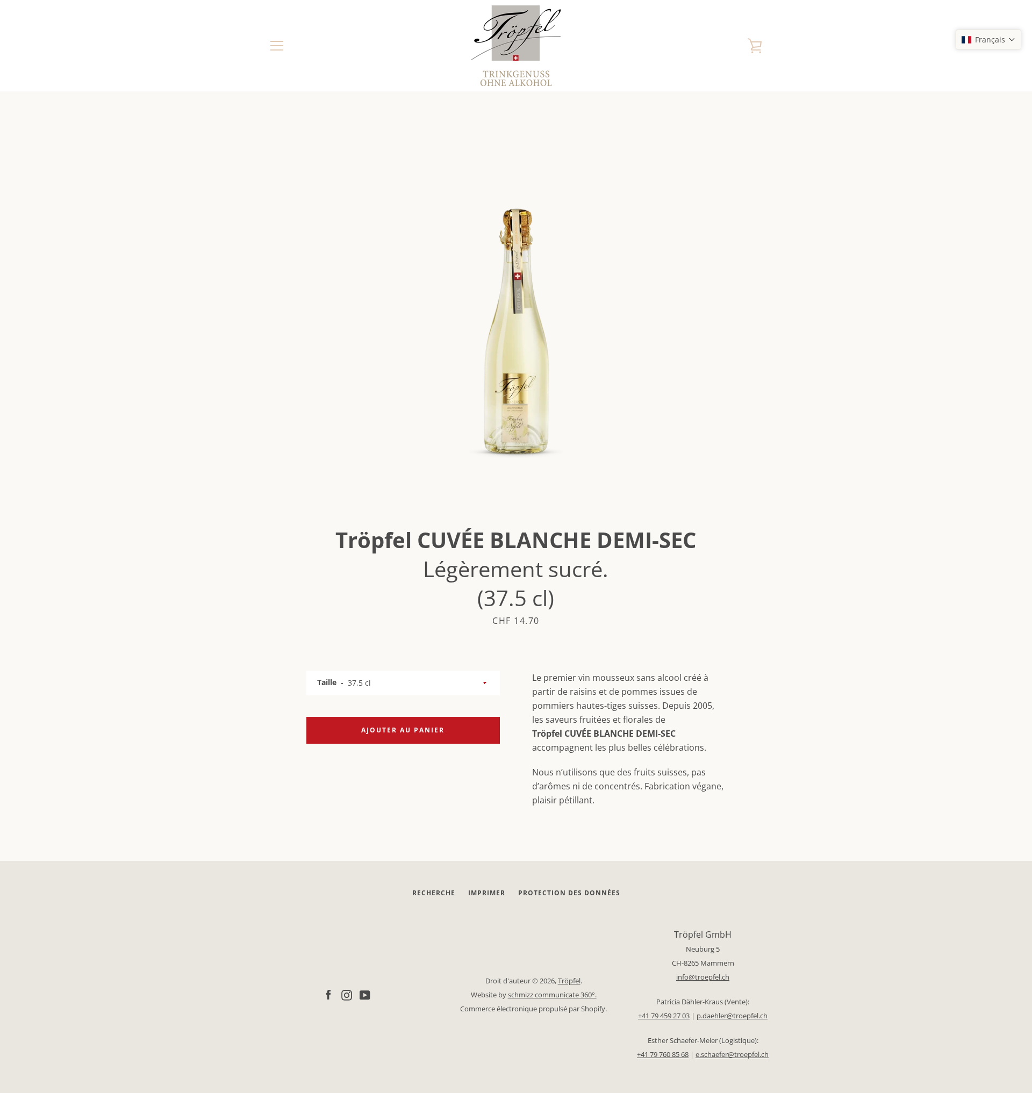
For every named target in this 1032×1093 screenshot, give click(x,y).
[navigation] (276, 45)
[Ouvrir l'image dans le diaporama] (516, 309)
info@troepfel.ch (702, 977)
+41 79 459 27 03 (664, 1015)
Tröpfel (569, 981)
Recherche (433, 892)
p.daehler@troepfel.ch (732, 1015)
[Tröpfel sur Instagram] (346, 994)
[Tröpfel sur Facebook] (328, 994)
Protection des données (569, 892)
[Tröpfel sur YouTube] (365, 994)
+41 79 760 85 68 (663, 1054)
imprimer (486, 892)
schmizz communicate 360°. (552, 994)
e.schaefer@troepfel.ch (732, 1054)
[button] (988, 39)
